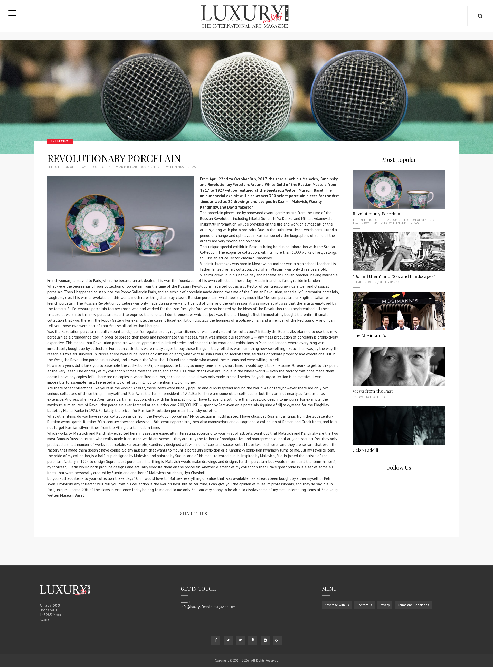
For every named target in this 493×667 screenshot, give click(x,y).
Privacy (385, 605)
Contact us (364, 605)
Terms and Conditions (413, 605)
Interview (60, 141)
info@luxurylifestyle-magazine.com (208, 606)
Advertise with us (337, 605)
